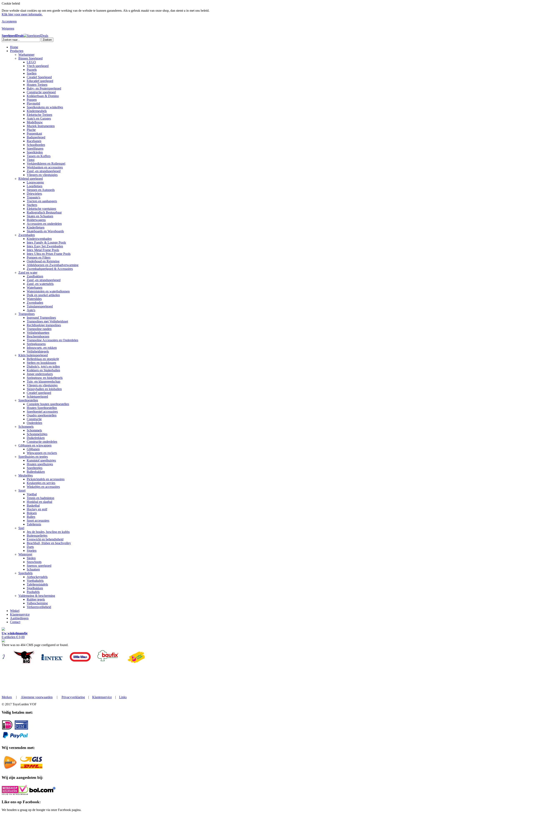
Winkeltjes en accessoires (43, 486)
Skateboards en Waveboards (45, 231)
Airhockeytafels (37, 577)
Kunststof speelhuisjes (41, 460)
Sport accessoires (38, 520)
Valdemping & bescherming (36, 595)
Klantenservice (20, 614)
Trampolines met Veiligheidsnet (47, 321)
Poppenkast (34, 133)
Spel (21, 528)
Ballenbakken (36, 471)
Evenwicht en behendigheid (45, 539)
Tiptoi (30, 160)
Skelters (32, 205)
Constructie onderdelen (42, 441)
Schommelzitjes (37, 434)
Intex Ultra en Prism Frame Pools (49, 254)
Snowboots (34, 562)
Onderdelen (34, 423)
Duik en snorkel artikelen (43, 295)
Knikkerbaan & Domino (43, 96)
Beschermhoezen (38, 336)
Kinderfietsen (35, 227)
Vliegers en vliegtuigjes (42, 175)
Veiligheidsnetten (38, 332)
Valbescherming (37, 603)
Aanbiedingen (19, 618)
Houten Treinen (37, 84)
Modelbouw (35, 122)
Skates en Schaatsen (40, 216)
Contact (15, 622)
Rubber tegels (36, 599)
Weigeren (8, 28)
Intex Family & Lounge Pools (46, 242)
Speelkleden (35, 152)
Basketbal (33, 505)
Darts (30, 547)
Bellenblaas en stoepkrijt (43, 359)
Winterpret (25, 554)
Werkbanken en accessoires (45, 167)
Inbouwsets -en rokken (42, 347)
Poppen (32, 99)
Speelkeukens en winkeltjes (45, 107)
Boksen (32, 513)
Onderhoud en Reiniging (43, 261)
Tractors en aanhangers (42, 201)
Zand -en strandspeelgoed (43, 171)
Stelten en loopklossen (41, 362)
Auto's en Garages (39, 118)
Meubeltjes (25, 475)
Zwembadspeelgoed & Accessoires (50, 269)
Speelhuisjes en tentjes (33, 456)
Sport (21, 490)
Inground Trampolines (41, 317)
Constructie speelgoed (41, 92)
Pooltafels (33, 592)
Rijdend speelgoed (30, 178)
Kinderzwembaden (39, 238)
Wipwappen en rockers (42, 453)
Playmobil (33, 103)
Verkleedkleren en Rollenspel (46, 163)
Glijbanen (33, 449)
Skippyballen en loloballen (44, 389)
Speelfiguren (35, 148)
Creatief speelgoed (39, 393)
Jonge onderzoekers (40, 374)
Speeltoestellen (28, 400)
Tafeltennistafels (37, 584)
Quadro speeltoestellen (42, 415)
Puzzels (32, 69)
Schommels (26, 426)
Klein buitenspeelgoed (33, 355)
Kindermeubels (37, 111)
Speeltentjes (34, 468)
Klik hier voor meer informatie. (22, 14)
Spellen (32, 73)
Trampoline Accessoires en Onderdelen (52, 340)
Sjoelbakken (35, 588)
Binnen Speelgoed (30, 58)
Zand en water (27, 272)
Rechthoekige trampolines (44, 325)
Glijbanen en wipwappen (35, 445)
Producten (16, 51)
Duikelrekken (36, 438)
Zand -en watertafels (40, 284)
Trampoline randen (39, 329)
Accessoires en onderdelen (44, 223)
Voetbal (32, 494)
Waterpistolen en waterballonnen (48, 291)
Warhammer (26, 54)
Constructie (34, 419)
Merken (7, 697)
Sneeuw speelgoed (39, 565)
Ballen (31, 517)
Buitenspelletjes (37, 535)
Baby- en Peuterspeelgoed (44, 88)
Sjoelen (32, 550)
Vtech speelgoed (38, 66)
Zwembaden (26, 235)
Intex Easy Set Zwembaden (45, 246)
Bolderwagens (36, 220)
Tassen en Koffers (38, 156)
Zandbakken (35, 276)
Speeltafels (25, 573)
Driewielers (34, 193)
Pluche (31, 130)
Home (14, 47)
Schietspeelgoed (37, 396)
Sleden (31, 558)
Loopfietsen (34, 186)
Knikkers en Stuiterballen (43, 370)
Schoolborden (36, 145)
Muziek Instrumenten (41, 126)
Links (123, 697)
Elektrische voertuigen (41, 208)
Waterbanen (34, 287)
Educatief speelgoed (40, 81)
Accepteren (9, 21)
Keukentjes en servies (41, 483)
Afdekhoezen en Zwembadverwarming (52, 265)
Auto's (31, 310)
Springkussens (36, 344)
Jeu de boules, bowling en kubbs (48, 532)
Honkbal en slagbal (39, 501)
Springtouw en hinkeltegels (45, 377)
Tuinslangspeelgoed (40, 306)
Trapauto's (33, 197)
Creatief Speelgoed (39, 77)
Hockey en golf (37, 509)
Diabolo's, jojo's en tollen (43, 366)
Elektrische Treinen (39, 114)
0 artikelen (15, 635)
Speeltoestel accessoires (42, 411)
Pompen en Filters (38, 257)
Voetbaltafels (35, 580)
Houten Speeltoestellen (42, 408)
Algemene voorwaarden (37, 697)
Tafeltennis (34, 524)
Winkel (14, 610)
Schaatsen (33, 569)
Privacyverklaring (73, 697)
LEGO (31, 62)
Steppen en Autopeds (41, 190)
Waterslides (34, 299)
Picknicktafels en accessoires (45, 479)
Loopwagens (35, 182)
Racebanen (34, 141)
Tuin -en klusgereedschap (43, 381)
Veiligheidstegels (38, 351)
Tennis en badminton (40, 498)
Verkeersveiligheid (39, 607)
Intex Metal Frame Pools (43, 250)
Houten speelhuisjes (40, 464)
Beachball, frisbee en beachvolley (49, 543)
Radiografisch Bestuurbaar (44, 212)
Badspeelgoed (36, 137)
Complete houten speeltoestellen (48, 404)
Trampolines (26, 314)
